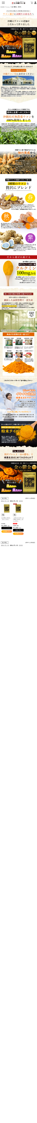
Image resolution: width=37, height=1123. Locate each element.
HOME (2, 7)
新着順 (21, 501)
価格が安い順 (5, 501)
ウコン (8, 7)
